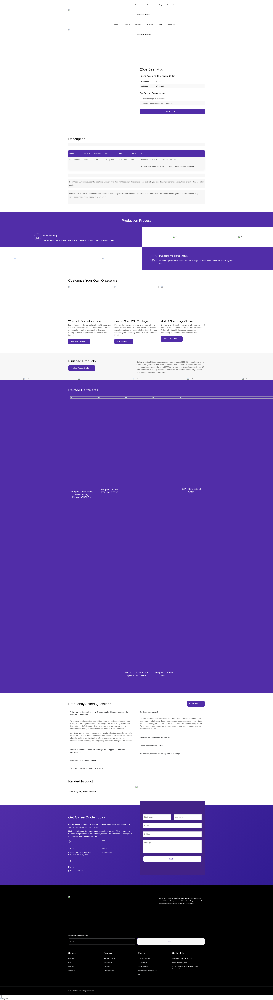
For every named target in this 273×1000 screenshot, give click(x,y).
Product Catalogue (109, 958)
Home (116, 5)
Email (104, 848)
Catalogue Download (144, 15)
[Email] (103, 842)
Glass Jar (107, 966)
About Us (127, 5)
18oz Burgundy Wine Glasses (82, 791)
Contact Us (171, 5)
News (140, 974)
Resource (150, 5)
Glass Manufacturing (144, 958)
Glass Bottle (108, 962)
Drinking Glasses (109, 970)
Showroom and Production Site (147, 970)
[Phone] (70, 860)
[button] (136, 998)
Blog (160, 5)
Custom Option (142, 962)
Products (138, 5)
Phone (71, 867)
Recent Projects (143, 966)
